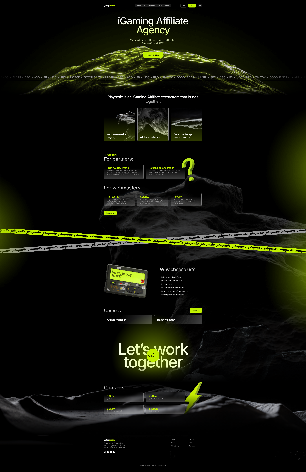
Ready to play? (153, 55)
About (144, 5)
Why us (191, 440)
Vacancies (192, 443)
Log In (183, 5)
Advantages (151, 5)
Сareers (159, 5)
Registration (110, 213)
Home (139, 5)
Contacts (166, 5)
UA (200, 5)
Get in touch (153, 356)
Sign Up (192, 5)
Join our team (195, 310)
